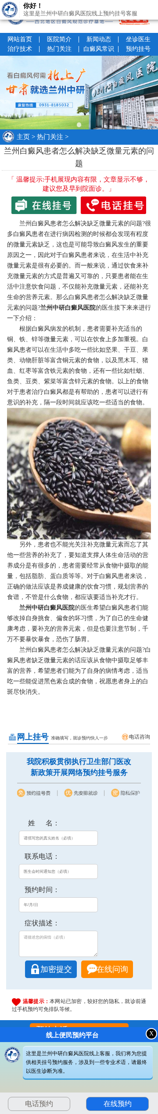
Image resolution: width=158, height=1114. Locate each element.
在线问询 (112, 969)
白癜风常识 (98, 49)
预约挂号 (138, 49)
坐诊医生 (138, 39)
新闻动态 (98, 39)
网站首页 (19, 39)
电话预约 (39, 1103)
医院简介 (59, 39)
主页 (23, 136)
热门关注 (59, 49)
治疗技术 (19, 49)
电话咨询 (139, 737)
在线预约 (118, 1103)
